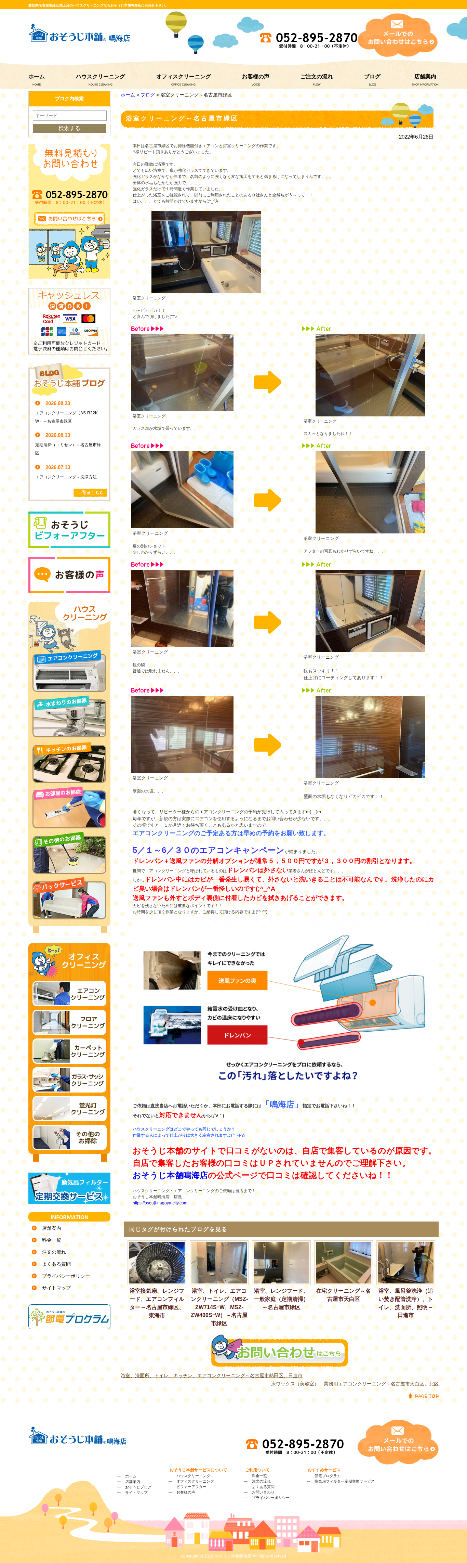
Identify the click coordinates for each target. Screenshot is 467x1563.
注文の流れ (54, 1252)
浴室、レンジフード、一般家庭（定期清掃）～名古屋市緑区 (281, 1299)
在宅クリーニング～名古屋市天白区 (343, 1295)
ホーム (36, 76)
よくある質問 (56, 1264)
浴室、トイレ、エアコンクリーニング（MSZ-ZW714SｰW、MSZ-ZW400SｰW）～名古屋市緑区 (219, 1307)
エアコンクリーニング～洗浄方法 (66, 477)
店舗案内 (425, 76)
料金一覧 (51, 1240)
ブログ (372, 76)
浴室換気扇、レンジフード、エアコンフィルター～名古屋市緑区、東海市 (157, 1303)
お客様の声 (255, 76)
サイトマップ (56, 1288)
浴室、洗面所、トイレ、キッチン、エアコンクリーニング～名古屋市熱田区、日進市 (212, 1375)
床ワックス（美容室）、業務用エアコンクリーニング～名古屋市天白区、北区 (355, 1383)
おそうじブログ (138, 1487)
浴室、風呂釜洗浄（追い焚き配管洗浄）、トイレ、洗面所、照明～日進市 (405, 1303)
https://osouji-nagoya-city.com (160, 1203)
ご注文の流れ (316, 76)
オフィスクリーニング (183, 76)
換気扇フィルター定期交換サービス (345, 1481)
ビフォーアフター (191, 1487)
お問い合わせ (263, 1492)
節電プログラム (328, 1476)
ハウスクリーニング (100, 76)
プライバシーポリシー (66, 1276)
